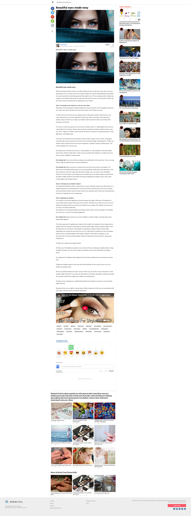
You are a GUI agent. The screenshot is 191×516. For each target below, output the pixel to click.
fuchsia (85, 328)
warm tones (97, 331)
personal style (108, 326)
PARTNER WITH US (55, 508)
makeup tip (104, 328)
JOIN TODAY (176, 505)
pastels (59, 326)
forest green (60, 331)
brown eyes (68, 328)
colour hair (89, 331)
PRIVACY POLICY (91, 501)
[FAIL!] (89, 353)
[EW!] (102, 353)
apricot (73, 326)
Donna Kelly (63, 44)
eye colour (60, 334)
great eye (69, 331)
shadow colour (79, 331)
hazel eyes (107, 331)
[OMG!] (95, 353)
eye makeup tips (94, 328)
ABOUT (52, 505)
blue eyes (88, 326)
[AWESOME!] (59, 353)
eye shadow (97, 326)
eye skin (66, 326)
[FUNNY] (83, 353)
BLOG (51, 503)
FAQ (87, 503)
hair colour (77, 328)
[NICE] (65, 353)
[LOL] (77, 353)
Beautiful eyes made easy (72, 7)
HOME (52, 501)
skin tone (59, 328)
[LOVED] (71, 353)
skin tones (80, 326)
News (107, 44)
